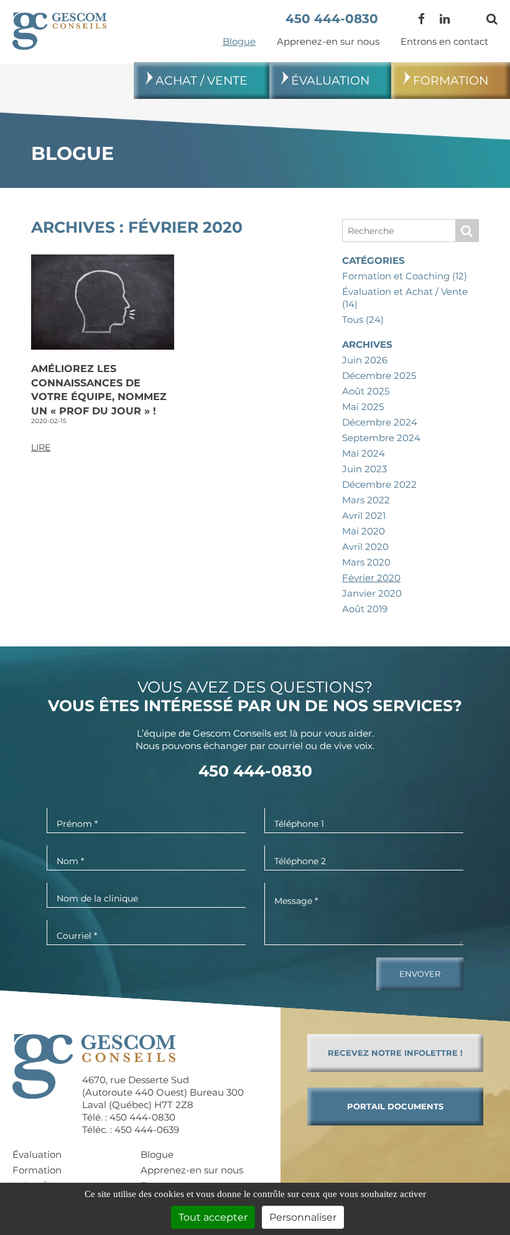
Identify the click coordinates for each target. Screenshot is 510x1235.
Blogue (239, 41)
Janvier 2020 (372, 593)
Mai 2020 (363, 531)
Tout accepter (213, 1217)
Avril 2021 (364, 515)
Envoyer (419, 974)
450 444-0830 (331, 18)
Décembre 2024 (379, 422)
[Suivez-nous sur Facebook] (421, 19)
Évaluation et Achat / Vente (405, 298)
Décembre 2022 (379, 484)
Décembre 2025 (379, 375)
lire (40, 447)
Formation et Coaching (404, 276)
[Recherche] (492, 19)
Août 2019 (364, 609)
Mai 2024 (363, 453)
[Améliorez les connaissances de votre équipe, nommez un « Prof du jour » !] (102, 301)
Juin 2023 (364, 469)
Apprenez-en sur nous (328, 41)
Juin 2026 (364, 360)
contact (444, 41)
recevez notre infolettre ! (395, 1053)
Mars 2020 (366, 562)
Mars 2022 (366, 500)
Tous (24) (363, 319)
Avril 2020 (365, 546)
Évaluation (330, 80)
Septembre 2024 (381, 438)
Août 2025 (365, 391)
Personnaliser (302, 1217)
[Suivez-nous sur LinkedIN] (445, 19)
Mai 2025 (363, 406)
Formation (450, 80)
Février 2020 (371, 578)
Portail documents (395, 1106)
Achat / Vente (201, 80)
